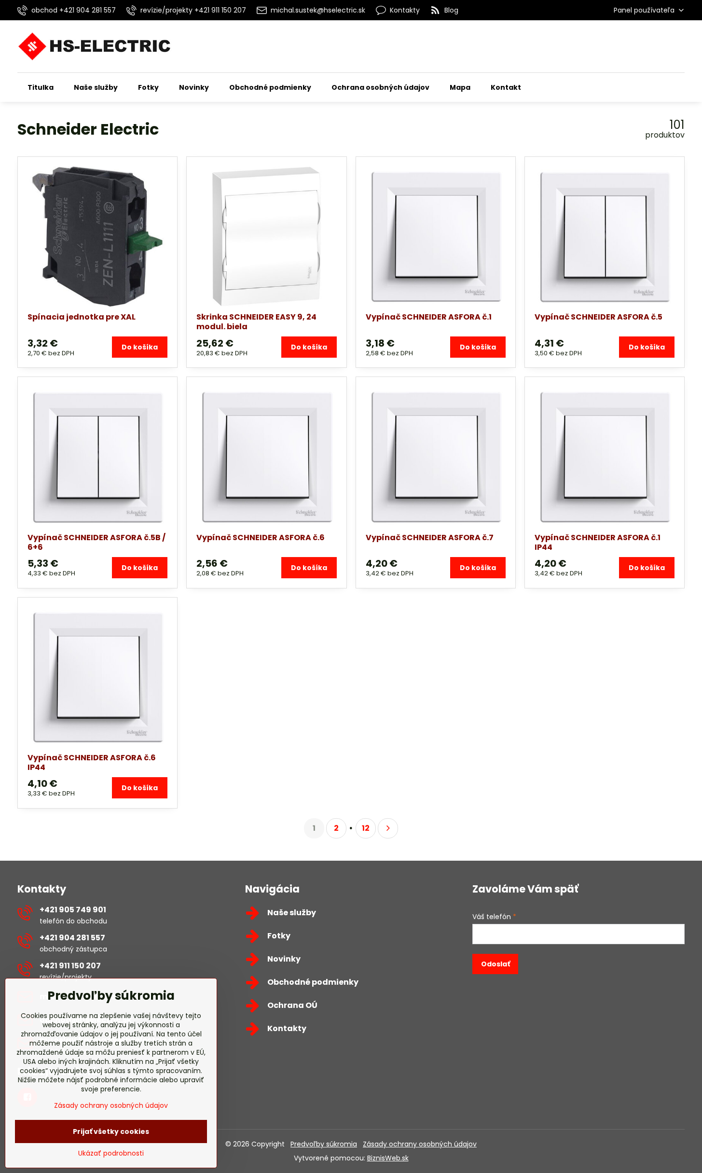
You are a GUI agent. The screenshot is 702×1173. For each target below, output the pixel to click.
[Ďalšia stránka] (388, 828)
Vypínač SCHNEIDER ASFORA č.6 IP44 (92, 762)
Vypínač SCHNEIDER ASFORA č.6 (260, 537)
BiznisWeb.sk (388, 1158)
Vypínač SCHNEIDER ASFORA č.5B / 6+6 (96, 542)
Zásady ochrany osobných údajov (420, 1144)
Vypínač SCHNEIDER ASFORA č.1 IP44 (598, 542)
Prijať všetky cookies (111, 1131)
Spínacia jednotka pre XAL (82, 316)
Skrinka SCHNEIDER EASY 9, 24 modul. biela (256, 321)
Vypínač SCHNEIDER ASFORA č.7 (430, 537)
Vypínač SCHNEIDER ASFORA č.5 (598, 316)
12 (366, 828)
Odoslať (495, 964)
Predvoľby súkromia (323, 1144)
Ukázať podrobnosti (111, 1153)
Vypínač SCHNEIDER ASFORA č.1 (429, 316)
